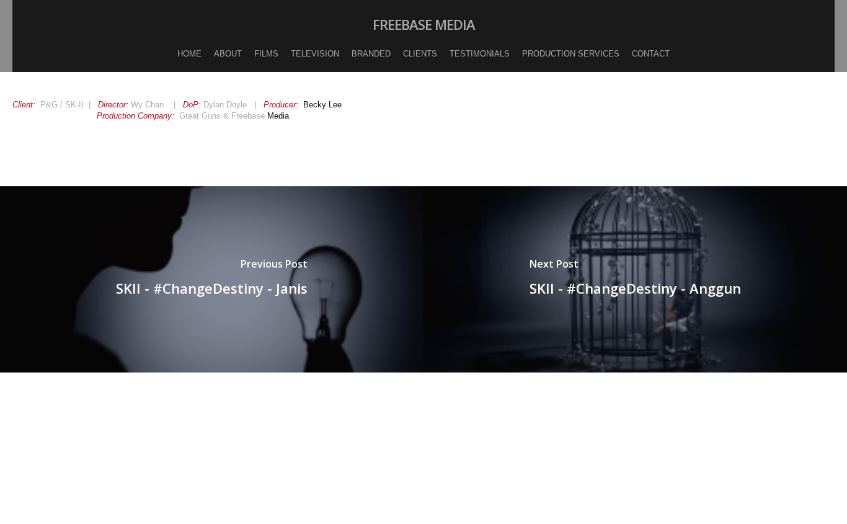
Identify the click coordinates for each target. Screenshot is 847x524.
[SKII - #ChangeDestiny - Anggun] (635, 279)
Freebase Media (424, 24)
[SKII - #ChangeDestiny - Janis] (211, 279)
